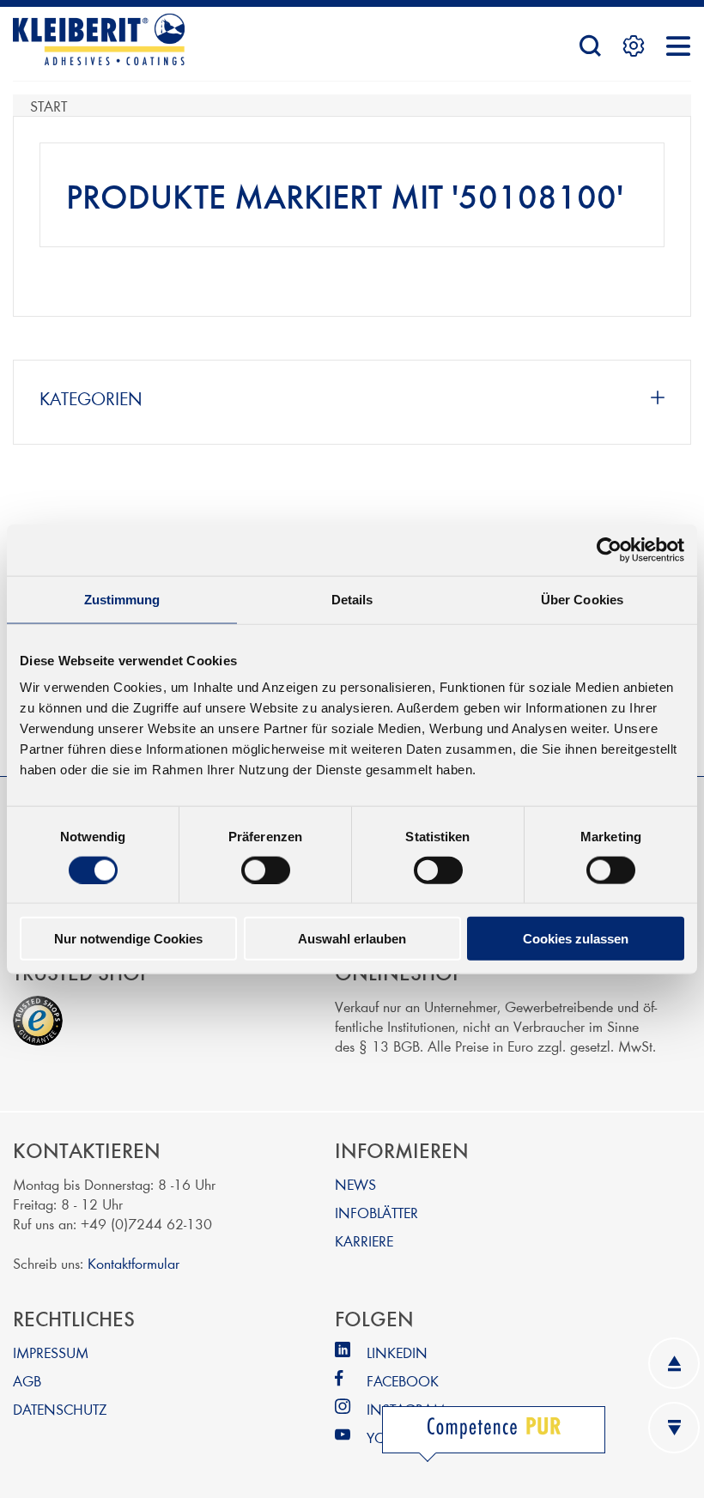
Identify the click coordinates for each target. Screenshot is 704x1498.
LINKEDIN (397, 1352)
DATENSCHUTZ (59, 1408)
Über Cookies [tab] (582, 598)
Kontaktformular (133, 1262)
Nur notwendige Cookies (128, 938)
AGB (27, 1380)
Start (48, 105)
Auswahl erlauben (352, 938)
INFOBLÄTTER (376, 1212)
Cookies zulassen (575, 938)
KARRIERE (364, 1240)
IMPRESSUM (50, 1352)
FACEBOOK (403, 1380)
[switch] (265, 869)
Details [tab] (352, 598)
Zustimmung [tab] (122, 598)
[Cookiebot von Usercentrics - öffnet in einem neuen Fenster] (609, 549)
